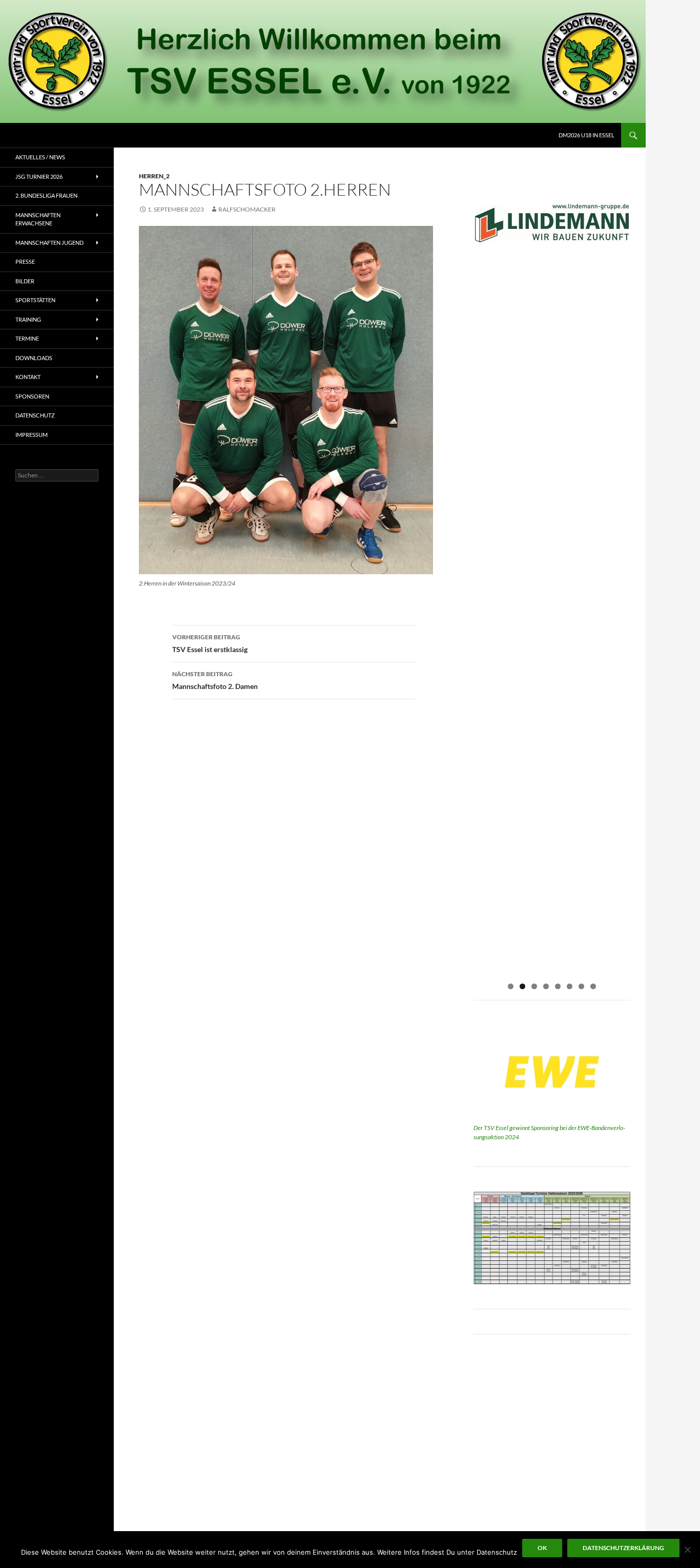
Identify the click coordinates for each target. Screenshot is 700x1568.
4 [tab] (546, 986)
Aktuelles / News (40, 157)
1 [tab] (510, 986)
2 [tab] (522, 986)
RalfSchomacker (247, 209)
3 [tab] (534, 986)
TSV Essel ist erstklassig (210, 643)
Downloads (33, 357)
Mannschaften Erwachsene (37, 219)
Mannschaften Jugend (49, 242)
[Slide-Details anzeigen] (552, 223)
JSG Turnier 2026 (39, 176)
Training (28, 319)
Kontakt (27, 376)
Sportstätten (35, 300)
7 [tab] (581, 986)
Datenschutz (35, 415)
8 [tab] (593, 986)
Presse (25, 261)
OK (542, 1548)
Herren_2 (154, 176)
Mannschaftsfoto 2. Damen (215, 680)
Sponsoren (32, 396)
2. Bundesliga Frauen (46, 195)
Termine (27, 338)
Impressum (31, 434)
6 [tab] (569, 986)
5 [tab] (558, 986)
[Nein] (687, 1549)
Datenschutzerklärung (623, 1548)
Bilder (24, 281)
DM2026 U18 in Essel (586, 135)
